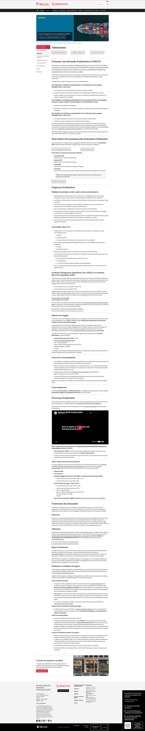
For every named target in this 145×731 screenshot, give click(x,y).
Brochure (42, 37)
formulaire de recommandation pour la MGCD (92, 498)
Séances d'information (87, 149)
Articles (97, 10)
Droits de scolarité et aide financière (43, 57)
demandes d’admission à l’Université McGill (89, 403)
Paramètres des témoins (95, 727)
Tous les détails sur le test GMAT (60, 298)
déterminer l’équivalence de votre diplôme (70, 129)
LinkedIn (40, 721)
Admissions (39, 53)
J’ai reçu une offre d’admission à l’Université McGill (65, 543)
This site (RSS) (51, 721)
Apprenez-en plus (42, 671)
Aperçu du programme (41, 50)
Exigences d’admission (77, 52)
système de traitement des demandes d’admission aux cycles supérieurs (71, 536)
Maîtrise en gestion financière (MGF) (91, 696)
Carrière (38, 68)
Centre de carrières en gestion (79, 697)
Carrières (81, 10)
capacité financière (96, 583)
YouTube (44, 721)
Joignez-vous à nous (63, 690)
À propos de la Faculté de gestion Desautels (79, 686)
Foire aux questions (41, 63)
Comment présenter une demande (61, 149)
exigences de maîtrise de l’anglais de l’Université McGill (89, 330)
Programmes (48, 11)
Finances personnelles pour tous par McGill (91, 701)
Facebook (37, 721)
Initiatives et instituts (89, 10)
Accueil (37, 10)
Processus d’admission (97, 52)
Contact (38, 700)
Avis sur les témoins (86, 726)
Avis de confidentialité (41, 703)
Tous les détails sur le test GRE (60, 299)
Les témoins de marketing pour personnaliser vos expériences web (132, 717)
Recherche (55, 10)
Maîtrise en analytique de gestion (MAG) (90, 694)
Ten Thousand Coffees (49, 721)
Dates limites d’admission (59, 52)
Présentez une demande (59, 181)
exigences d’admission (90, 406)
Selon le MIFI (57, 593)
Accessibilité (76, 725)
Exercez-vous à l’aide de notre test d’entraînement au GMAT (67, 309)
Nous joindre (39, 71)
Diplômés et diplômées (72, 10)
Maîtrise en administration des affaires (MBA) (91, 692)
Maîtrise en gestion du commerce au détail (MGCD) (91, 698)
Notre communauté (40, 65)
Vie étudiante (62, 10)
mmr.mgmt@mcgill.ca (58, 539)
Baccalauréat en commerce (91, 688)
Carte (42, 700)
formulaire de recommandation (80, 372)
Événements (103, 10)
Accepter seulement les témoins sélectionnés (138, 725)
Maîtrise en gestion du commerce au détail (42, 47)
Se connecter (105, 726)
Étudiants (76, 691)
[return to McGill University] (42, 727)
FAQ (63, 37)
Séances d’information (53, 37)
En (107, 1)
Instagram (42, 721)
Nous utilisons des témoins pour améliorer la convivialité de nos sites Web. (133, 695)
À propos (42, 10)
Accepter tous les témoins (127, 725)
